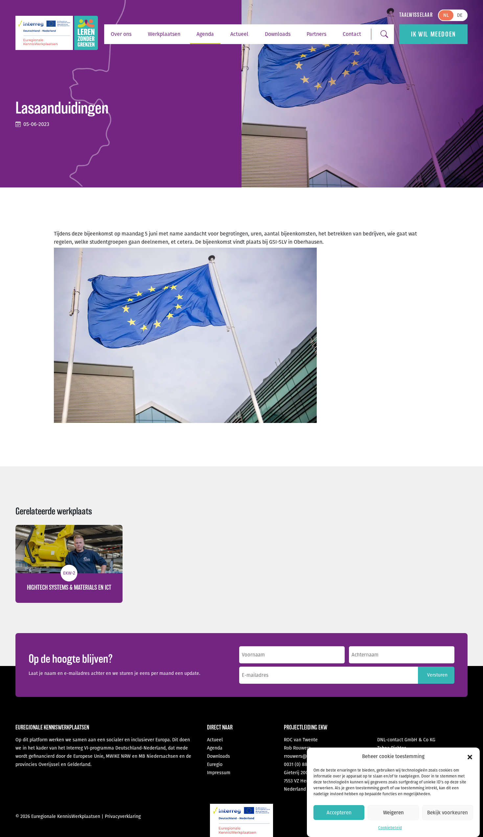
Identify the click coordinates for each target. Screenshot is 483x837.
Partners (316, 34)
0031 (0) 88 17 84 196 (305, 764)
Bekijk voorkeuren (447, 813)
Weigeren (393, 813)
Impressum (218, 772)
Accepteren (339, 813)
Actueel (239, 34)
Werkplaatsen (164, 34)
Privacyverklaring (123, 816)
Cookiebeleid (390, 827)
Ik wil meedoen (433, 34)
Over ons (121, 34)
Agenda (205, 34)
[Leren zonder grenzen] (86, 33)
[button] (470, 756)
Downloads (277, 34)
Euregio (214, 764)
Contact (352, 34)
